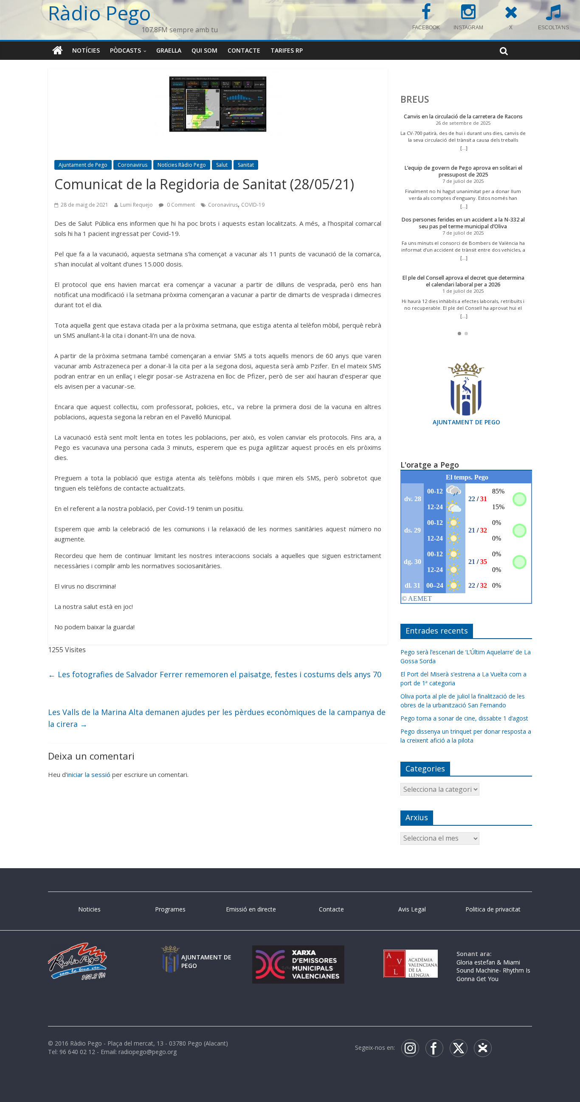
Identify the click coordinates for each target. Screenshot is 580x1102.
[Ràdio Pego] (57, 50)
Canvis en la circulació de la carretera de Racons (463, 116)
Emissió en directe (251, 909)
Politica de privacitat (493, 909)
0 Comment (180, 204)
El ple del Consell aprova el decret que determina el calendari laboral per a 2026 (463, 281)
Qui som (204, 50)
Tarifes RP (286, 50)
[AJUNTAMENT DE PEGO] (170, 954)
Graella (168, 50)
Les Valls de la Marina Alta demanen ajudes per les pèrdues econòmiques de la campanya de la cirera (217, 718)
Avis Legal (412, 909)
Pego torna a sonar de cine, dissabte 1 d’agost (464, 718)
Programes (170, 909)
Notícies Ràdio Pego (182, 164)
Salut (222, 164)
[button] (459, 333)
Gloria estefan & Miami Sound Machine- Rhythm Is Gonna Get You (493, 970)
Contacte (244, 50)
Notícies (86, 50)
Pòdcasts (125, 50)
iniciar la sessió (88, 774)
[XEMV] (298, 954)
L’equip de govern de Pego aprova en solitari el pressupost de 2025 (463, 171)
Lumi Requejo (136, 204)
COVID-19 (253, 204)
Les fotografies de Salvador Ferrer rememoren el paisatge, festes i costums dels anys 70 (214, 674)
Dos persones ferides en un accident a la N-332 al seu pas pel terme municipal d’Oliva (463, 223)
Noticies (89, 909)
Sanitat (246, 164)
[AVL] (410, 954)
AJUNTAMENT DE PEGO (466, 422)
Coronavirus (132, 164)
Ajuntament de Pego (83, 164)
